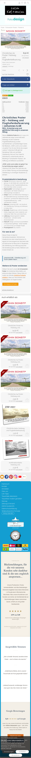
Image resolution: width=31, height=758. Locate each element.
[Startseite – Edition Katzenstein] (15, 4)
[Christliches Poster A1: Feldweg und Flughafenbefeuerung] (15, 312)
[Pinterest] (11, 477)
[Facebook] (6, 477)
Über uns (5, 491)
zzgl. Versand (19, 332)
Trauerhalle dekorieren (9, 496)
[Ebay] (24, 477)
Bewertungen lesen (15, 736)
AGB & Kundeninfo (8, 506)
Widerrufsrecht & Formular (11, 511)
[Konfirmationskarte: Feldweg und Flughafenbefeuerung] (15, 449)
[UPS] (19, 545)
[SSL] (6, 549)
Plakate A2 (21, 27)
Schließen (22, 751)
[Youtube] (20, 477)
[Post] (25, 545)
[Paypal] (25, 549)
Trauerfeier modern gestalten (12, 499)
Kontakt (4, 486)
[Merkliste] (22, 3)
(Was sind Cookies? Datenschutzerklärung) (12, 740)
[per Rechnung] (19, 549)
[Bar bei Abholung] (12, 549)
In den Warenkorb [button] (8, 79)
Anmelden (19, 3)
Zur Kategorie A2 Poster (10, 284)
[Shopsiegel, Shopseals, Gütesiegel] (15, 517)
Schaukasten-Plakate (11, 27)
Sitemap (4, 501)
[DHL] (6, 545)
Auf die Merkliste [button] (8, 74)
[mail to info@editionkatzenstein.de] (2, 477)
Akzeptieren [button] (15, 755)
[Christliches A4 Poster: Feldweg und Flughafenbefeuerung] (15, 380)
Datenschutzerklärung (9, 508)
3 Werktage (7, 66)
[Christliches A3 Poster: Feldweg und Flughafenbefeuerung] (15, 346)
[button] (4, 3)
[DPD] (12, 545)
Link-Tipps (5, 494)
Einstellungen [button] (8, 751)
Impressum (5, 484)
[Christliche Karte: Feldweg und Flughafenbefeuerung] (15, 415)
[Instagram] (15, 477)
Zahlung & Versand (8, 503)
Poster (2, 27)
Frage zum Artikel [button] (8, 85)
